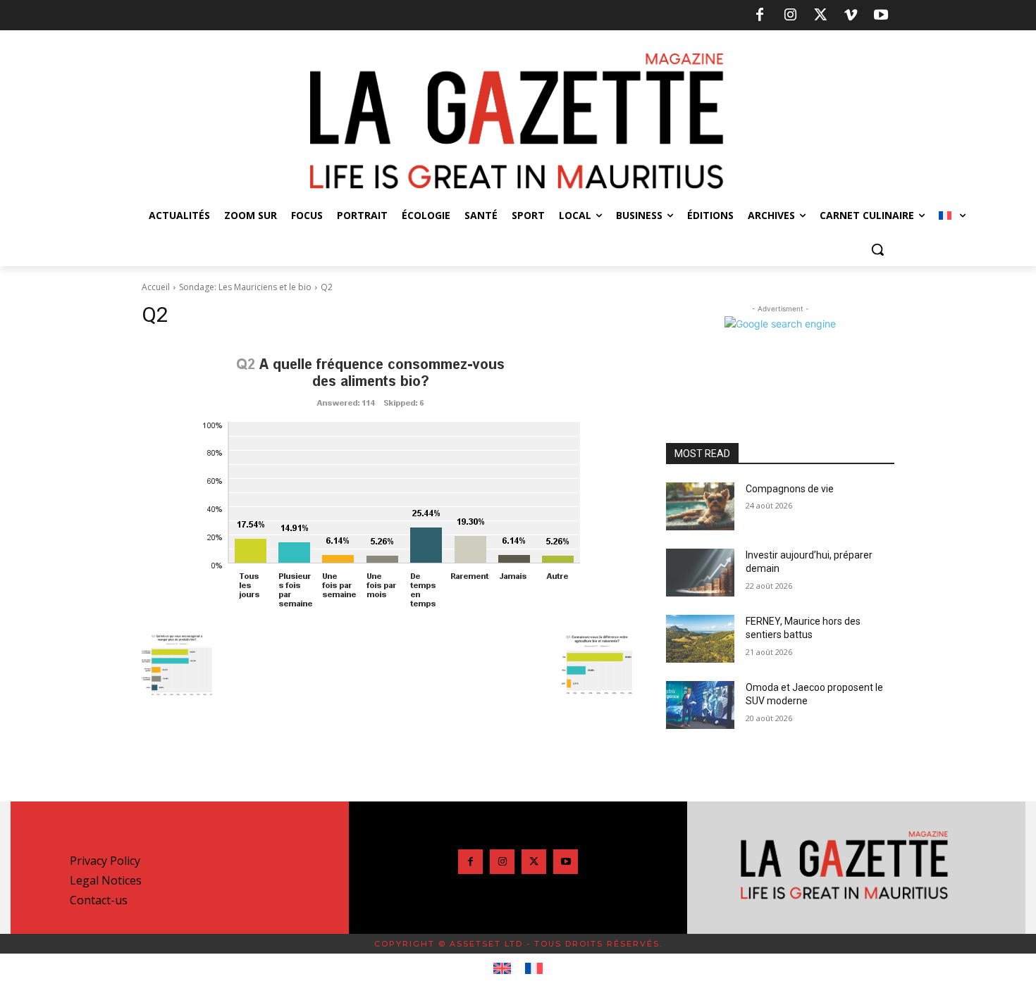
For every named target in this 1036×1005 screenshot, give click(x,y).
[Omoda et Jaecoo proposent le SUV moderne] (700, 705)
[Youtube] (881, 15)
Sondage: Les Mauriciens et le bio (245, 287)
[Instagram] (790, 15)
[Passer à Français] (534, 969)
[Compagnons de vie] (700, 506)
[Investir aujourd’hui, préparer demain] (700, 573)
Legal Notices (106, 880)
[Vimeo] (850, 15)
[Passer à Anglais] (502, 969)
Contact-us (99, 900)
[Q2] (387, 483)
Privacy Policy (105, 860)
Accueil (156, 287)
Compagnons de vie (790, 488)
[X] (820, 15)
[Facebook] (759, 15)
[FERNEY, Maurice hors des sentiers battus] (700, 639)
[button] (877, 249)
